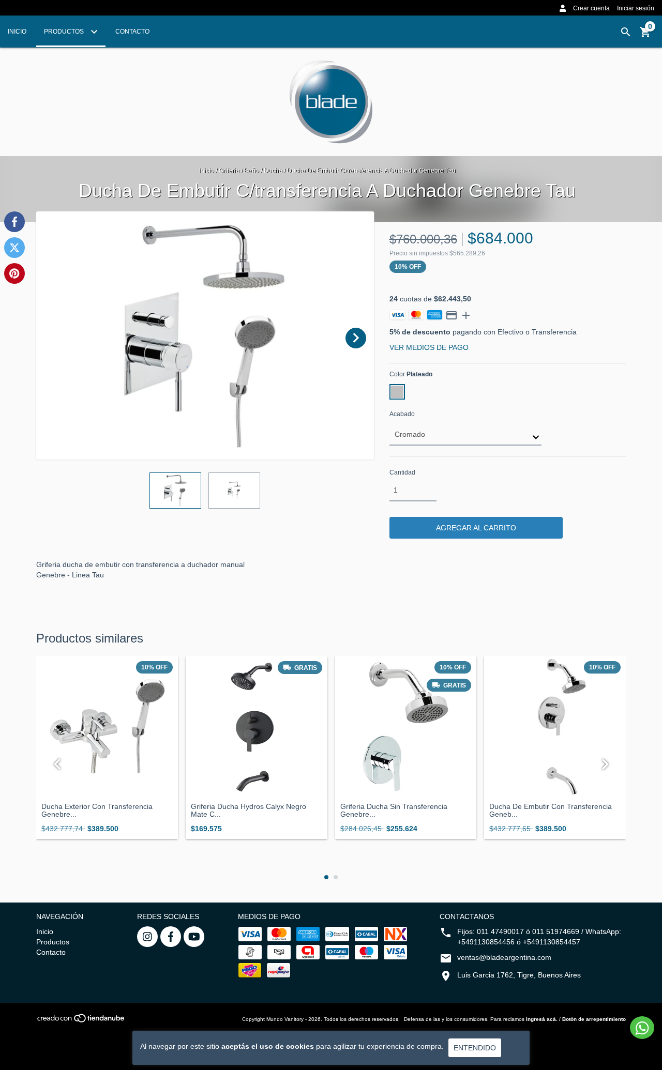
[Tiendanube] (81, 1021)
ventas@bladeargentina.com (504, 957)
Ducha (274, 170)
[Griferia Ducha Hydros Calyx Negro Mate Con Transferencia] (256, 727)
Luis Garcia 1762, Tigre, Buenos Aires (519, 975)
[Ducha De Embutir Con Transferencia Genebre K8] (555, 727)
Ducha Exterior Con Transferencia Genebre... (97, 810)
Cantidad (402, 472)
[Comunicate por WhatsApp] (642, 1027)
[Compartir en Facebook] (14, 221)
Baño (251, 170)
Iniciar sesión (635, 8)
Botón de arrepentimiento (594, 1019)
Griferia (230, 170)
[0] (645, 36)
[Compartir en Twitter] (14, 247)
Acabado (402, 414)
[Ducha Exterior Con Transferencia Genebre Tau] (107, 727)
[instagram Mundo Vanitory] (147, 936)
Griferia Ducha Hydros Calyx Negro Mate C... (248, 810)
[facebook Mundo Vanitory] (170, 936)
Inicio (17, 31)
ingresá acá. (542, 1019)
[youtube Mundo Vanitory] (194, 936)
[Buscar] (626, 32)
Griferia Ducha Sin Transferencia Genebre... (393, 810)
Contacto (132, 31)
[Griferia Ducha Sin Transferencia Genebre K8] (406, 727)
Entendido (475, 1048)
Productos (64, 31)
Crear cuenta (591, 8)
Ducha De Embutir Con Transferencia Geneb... (550, 810)
